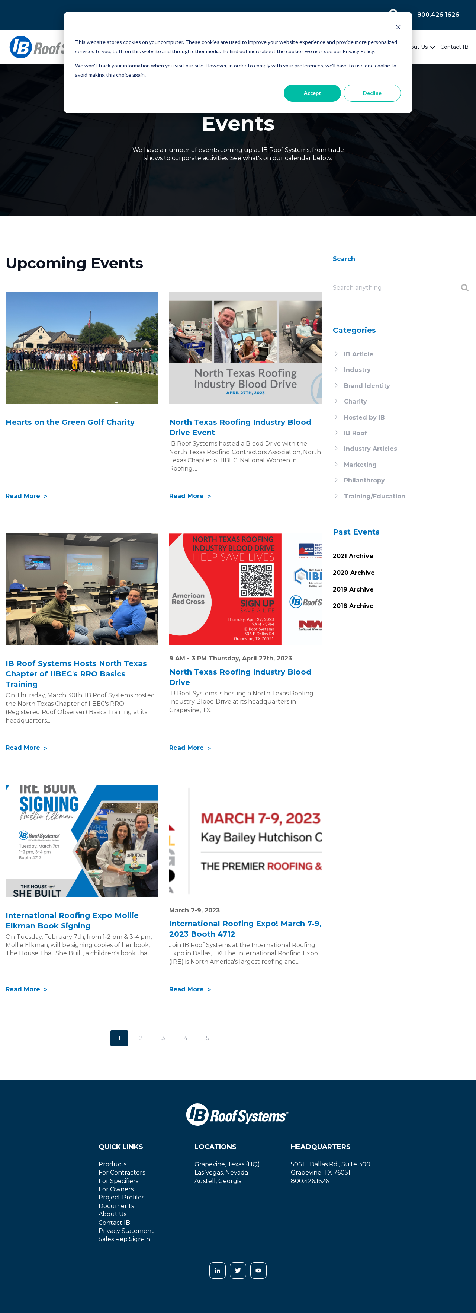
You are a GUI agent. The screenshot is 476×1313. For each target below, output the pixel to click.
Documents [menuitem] (116, 1206)
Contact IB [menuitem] (114, 1222)
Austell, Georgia (218, 1181)
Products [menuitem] (112, 1164)
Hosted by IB (364, 417)
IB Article (358, 354)
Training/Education (374, 496)
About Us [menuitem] (112, 1214)
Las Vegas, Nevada (221, 1172)
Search (344, 258)
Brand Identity (367, 385)
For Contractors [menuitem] (122, 1172)
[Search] (462, 288)
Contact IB (454, 47)
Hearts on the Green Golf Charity (70, 422)
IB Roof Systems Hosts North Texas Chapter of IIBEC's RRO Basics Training (76, 674)
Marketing (360, 464)
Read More (24, 496)
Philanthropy (364, 480)
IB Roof (355, 433)
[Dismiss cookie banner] (398, 28)
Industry (357, 369)
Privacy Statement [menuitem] (126, 1230)
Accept (312, 93)
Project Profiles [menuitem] (121, 1197)
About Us (415, 47)
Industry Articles (370, 448)
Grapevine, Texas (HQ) (227, 1164)
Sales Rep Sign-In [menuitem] (124, 1239)
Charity (355, 401)
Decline (372, 93)
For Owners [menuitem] (116, 1189)
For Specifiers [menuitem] (118, 1181)
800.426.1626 (438, 14)
